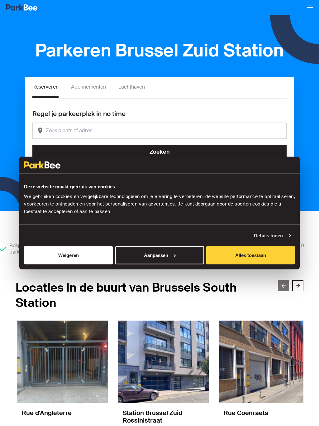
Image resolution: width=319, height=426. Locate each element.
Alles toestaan (250, 255)
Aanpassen (156, 255)
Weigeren (68, 255)
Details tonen (268, 235)
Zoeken (160, 152)
